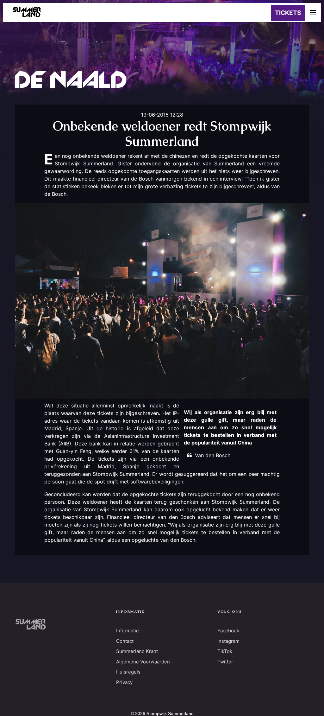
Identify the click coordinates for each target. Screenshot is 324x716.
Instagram (228, 641)
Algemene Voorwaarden (143, 662)
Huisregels (128, 672)
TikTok (224, 651)
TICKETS (288, 12)
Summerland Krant (137, 651)
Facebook (228, 631)
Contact (125, 641)
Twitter (225, 662)
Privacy (124, 682)
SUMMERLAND (27, 12)
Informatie (127, 631)
